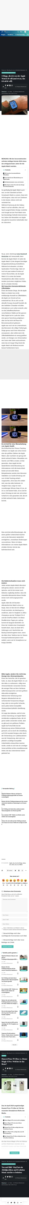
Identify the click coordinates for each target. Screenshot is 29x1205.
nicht (12, 864)
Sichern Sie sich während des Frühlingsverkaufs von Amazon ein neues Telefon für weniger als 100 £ (14, 822)
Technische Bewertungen (8, 72)
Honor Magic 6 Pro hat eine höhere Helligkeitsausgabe (12, 1123)
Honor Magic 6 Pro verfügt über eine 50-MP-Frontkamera (13, 1132)
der (16, 863)
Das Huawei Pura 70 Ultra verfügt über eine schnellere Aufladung (14, 1137)
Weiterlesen (14, 1153)
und (15, 864)
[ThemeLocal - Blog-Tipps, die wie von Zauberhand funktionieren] (7, 32)
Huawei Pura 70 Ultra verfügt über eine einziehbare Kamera (13, 1128)
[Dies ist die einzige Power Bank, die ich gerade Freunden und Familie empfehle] (23, 1012)
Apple (10, 863)
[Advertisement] (14, 15)
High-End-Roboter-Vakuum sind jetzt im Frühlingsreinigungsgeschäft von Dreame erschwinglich (12, 795)
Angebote (23, 959)
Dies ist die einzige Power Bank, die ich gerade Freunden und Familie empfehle (10, 1013)
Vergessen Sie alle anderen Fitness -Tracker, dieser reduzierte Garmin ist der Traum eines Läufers (10, 1035)
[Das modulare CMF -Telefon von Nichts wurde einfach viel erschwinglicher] (23, 990)
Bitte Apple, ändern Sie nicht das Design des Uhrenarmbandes (13, 185)
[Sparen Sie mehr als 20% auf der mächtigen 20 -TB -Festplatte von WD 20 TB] (23, 1023)
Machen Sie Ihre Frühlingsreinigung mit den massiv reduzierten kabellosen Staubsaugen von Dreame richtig (14, 803)
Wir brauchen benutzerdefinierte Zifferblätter (11, 174)
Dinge (20, 863)
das (14, 863)
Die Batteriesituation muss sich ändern (14, 182)
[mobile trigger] (3, 32)
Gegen (3, 1055)
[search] (18, 32)
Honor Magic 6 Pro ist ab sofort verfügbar (15, 1120)
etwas (24, 863)
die (18, 863)
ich (10, 864)
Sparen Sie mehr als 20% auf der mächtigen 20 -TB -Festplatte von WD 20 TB (10, 1024)
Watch (21, 864)
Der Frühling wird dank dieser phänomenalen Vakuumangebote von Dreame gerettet (13, 809)
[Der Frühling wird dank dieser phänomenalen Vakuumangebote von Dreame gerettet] (23, 979)
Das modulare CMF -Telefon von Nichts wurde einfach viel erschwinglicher (13, 815)
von (18, 864)
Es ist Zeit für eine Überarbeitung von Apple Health (13, 178)
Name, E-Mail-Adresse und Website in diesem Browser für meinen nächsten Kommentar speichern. (15, 928)
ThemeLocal (4, 91)
